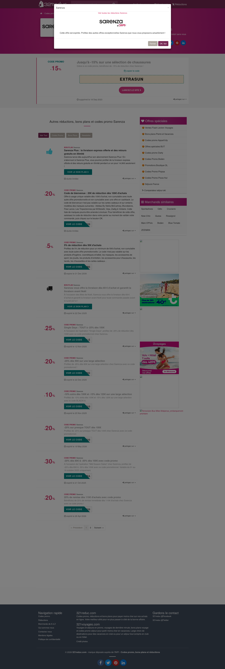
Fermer (153, 43)
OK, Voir (163, 43)
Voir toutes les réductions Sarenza (112, 12)
